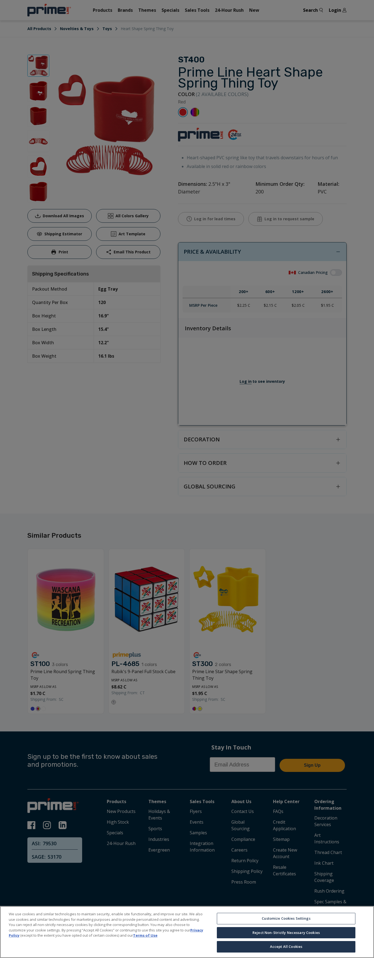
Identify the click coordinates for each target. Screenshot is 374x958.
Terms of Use (145, 935)
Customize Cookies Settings (286, 918)
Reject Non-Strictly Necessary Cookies (286, 932)
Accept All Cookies (286, 946)
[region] (187, 932)
